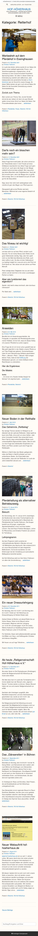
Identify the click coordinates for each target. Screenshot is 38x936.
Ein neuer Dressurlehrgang (17, 602)
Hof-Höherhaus (19, 9)
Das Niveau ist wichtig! (15, 243)
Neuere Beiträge (7, 910)
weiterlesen (27, 103)
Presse (17, 109)
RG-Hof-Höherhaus (19, 199)
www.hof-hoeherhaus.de (10, 856)
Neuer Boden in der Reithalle (18, 418)
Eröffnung (22, 358)
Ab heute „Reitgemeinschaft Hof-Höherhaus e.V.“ (18, 661)
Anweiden (7, 328)
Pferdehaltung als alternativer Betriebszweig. (19, 501)
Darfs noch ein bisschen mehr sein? (16, 151)
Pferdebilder (11, 109)
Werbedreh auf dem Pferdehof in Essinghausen (17, 57)
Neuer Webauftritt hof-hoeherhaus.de (15, 846)
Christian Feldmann (9, 64)
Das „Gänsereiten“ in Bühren (18, 754)
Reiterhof (22, 109)
